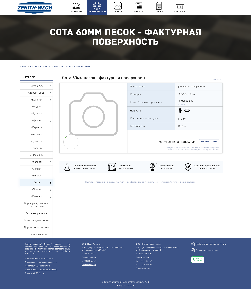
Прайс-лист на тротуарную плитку (211, 244)
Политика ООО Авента (35, 273)
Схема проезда (89, 264)
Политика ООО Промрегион (37, 266)
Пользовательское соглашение (39, 258)
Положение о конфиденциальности (41, 262)
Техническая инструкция (207, 250)
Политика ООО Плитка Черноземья (41, 269)
